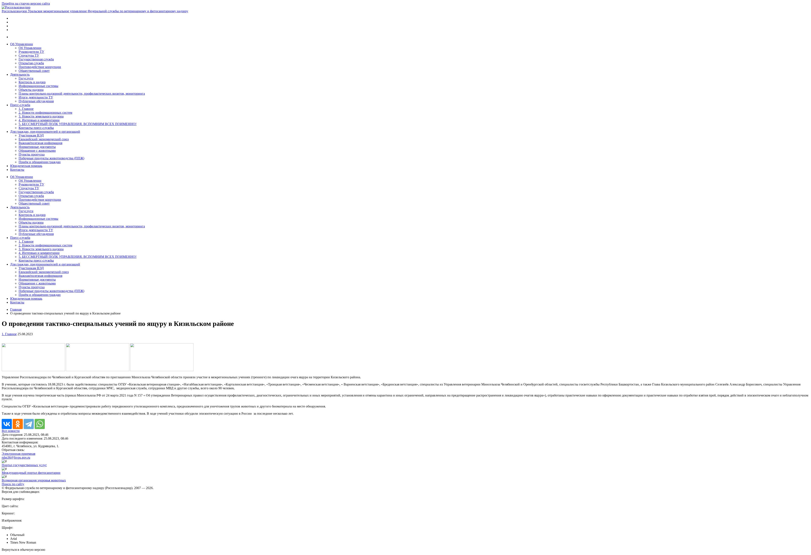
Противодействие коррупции (40, 67)
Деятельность (20, 74)
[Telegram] (29, 424)
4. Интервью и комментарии (39, 120)
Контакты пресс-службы (36, 128)
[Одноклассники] (18, 424)
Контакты (17, 169)
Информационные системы (38, 86)
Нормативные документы (37, 147)
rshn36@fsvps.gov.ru (16, 457)
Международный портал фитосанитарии (31, 472)
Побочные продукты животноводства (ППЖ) (51, 158)
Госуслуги (26, 78)
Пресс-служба (20, 105)
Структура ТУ (29, 55)
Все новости (11, 431)
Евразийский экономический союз (44, 139)
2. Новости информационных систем (45, 112)
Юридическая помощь (26, 166)
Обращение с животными (37, 150)
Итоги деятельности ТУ (36, 97)
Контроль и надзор (32, 82)
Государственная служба (36, 59)
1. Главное (26, 109)
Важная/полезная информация (40, 143)
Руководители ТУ (31, 51)
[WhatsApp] (40, 424)
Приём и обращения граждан (40, 162)
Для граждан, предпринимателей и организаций (45, 131)
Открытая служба (31, 63)
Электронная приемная (18, 453)
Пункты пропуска (32, 154)
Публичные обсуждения (36, 101)
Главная (16, 309)
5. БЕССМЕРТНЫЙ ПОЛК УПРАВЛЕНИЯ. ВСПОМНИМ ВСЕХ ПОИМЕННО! (77, 124)
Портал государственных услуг (24, 465)
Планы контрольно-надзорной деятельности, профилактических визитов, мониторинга (82, 93)
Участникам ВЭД (31, 135)
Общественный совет (34, 70)
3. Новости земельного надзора (41, 116)
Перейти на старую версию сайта (26, 3)
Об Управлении (21, 44)
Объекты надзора (31, 90)
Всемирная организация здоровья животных (34, 480)
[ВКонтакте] (7, 424)
